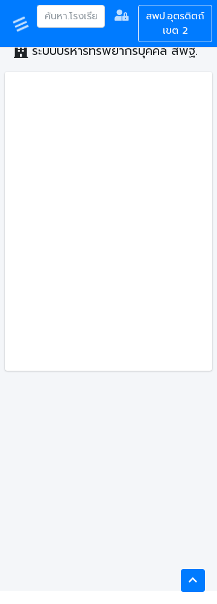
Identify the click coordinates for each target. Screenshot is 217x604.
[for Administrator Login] (121, 17)
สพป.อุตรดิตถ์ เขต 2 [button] (175, 23)
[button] (193, 580)
